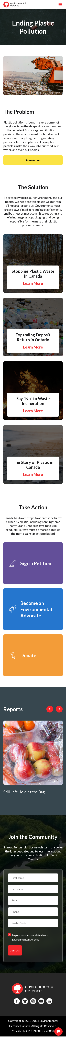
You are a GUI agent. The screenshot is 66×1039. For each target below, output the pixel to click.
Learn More (33, 283)
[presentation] (49, 709)
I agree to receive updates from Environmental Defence (30, 937)
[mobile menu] (60, 4)
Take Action (33, 160)
